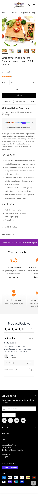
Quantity (4, 82)
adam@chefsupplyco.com (10, 457)
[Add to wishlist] (32, 20)
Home (3, 13)
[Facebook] (10, 420)
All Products (13, 13)
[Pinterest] (4, 420)
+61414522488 (6, 454)
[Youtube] (23, 420)
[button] (34, 5)
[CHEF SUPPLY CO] (19, 5)
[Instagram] (16, 420)
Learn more (12, 277)
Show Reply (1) (10, 363)
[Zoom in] (32, 42)
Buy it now (19, 95)
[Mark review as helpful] (31, 369)
